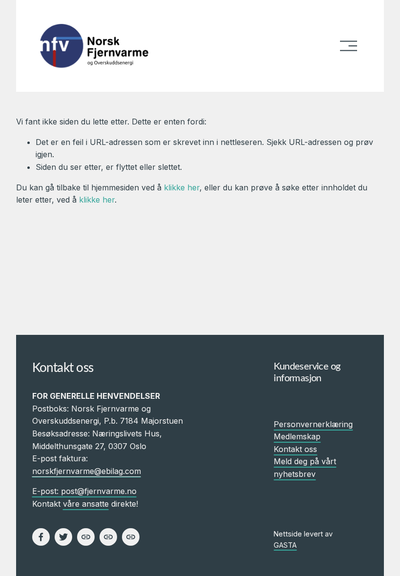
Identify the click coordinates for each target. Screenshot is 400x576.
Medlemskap (297, 436)
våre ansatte (86, 504)
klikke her (182, 187)
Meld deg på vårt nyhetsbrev (305, 467)
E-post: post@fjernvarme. (79, 491)
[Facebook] (41, 537)
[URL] (86, 537)
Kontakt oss (295, 449)
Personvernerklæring (313, 424)
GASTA (285, 545)
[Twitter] (63, 537)
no (132, 491)
